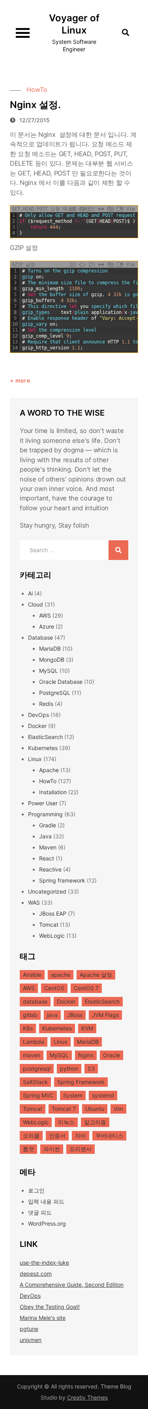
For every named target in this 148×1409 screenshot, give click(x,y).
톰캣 (28, 1149)
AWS (45, 615)
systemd (103, 1095)
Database (40, 637)
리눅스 (66, 1122)
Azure (46, 626)
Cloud (35, 604)
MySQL (48, 670)
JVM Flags (105, 1014)
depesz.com (36, 1273)
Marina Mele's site (43, 1317)
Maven (47, 847)
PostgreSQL (54, 692)
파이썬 (51, 1149)
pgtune (29, 1328)
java (52, 1014)
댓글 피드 (40, 1212)
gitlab (30, 1014)
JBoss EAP (52, 913)
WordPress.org (47, 1223)
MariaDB (50, 648)
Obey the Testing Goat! (50, 1306)
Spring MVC (38, 1095)
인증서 (57, 1135)
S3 (91, 1068)
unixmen (30, 1339)
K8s (28, 1028)
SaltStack (35, 1082)
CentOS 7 (86, 988)
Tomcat (48, 924)
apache (60, 974)
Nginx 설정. (35, 104)
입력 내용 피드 (46, 1201)
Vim (118, 1108)
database (35, 1001)
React (46, 858)
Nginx (86, 1055)
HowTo (36, 89)
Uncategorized (47, 891)
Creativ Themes (87, 1397)
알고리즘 (95, 1122)
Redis (46, 703)
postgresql (37, 1068)
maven (31, 1055)
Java (45, 836)
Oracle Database (60, 681)
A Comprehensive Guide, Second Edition (72, 1284)
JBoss (74, 1014)
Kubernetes (43, 748)
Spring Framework (81, 1082)
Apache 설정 (96, 974)
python (69, 1068)
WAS (34, 902)
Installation (53, 792)
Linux (35, 759)
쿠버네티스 (109, 1135)
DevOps (38, 714)
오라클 (31, 1135)
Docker (37, 725)
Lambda (33, 1041)
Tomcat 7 (64, 1108)
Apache (49, 770)
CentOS (54, 988)
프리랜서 (80, 1149)
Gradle (47, 825)
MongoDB (51, 659)
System (72, 1095)
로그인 (36, 1190)
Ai (30, 593)
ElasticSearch (45, 736)
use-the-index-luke (44, 1262)
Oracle (111, 1055)
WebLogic (52, 935)
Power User (43, 803)
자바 (80, 1135)
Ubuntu (94, 1108)
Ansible (32, 974)
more (22, 380)
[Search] (118, 550)
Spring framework (62, 880)
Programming (45, 814)
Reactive (50, 869)
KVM (87, 1028)
